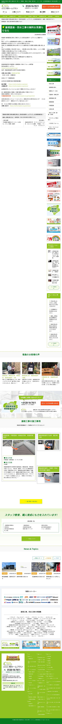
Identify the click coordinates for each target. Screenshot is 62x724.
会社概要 (49, 658)
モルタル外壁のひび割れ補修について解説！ (53, 706)
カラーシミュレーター (42, 667)
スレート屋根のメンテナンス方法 (53, 678)
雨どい (36, 629)
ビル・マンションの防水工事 (32, 689)
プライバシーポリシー (51, 669)
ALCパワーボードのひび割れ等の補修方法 (53, 694)
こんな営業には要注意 (42, 689)
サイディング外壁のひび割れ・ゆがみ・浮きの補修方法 (53, 698)
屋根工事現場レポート (32, 705)
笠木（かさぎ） (22, 626)
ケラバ (39, 631)
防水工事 (5, 16)
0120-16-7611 (32, 6)
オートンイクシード (42, 671)
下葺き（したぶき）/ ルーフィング (45, 625)
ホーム (5, 12)
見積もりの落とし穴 (42, 699)
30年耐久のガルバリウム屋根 (41, 703)
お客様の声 (30, 703)
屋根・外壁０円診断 (42, 661)
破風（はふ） (21, 631)
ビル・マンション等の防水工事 (53, 127)
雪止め (33, 625)
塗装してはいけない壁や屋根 (41, 693)
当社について (31, 538)
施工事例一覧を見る (32, 501)
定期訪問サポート (41, 678)
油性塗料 (29, 618)
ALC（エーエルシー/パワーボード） (16, 618)
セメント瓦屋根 (48, 622)
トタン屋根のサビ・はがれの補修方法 (53, 684)
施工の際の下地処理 (42, 669)
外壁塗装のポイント (42, 682)
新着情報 (48, 558)
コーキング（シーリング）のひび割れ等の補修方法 (53, 682)
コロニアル (40, 636)
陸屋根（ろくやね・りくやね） (34, 622)
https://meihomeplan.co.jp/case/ (18, 84)
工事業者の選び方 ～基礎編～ (41, 687)
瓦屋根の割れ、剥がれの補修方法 (53, 691)
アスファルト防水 (30, 620)
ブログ (57, 558)
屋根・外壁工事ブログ (50, 676)
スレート (34, 636)
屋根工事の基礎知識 (42, 714)
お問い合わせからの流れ (41, 665)
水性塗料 (36, 618)
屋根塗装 (50, 16)
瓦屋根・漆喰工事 (32, 16)
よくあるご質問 (50, 667)
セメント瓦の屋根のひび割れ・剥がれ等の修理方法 (53, 689)
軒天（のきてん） (11, 631)
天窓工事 (51, 109)
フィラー (28, 617)
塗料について (49, 671)
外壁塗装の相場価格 (32, 699)
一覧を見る (54, 287)
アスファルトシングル (24, 636)
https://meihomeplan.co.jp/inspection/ (23, 96)
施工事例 (29, 701)
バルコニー (15, 620)
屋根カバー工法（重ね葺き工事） (32, 662)
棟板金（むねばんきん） (46, 629)
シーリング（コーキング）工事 (47, 618)
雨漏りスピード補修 (42, 659)
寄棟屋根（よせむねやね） (49, 631)
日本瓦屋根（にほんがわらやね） (23, 623)
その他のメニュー (49, 713)
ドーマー (11, 634)
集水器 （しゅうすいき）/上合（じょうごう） (22, 629)
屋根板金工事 (42, 16)
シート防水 (48, 620)
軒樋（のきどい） (25, 634)
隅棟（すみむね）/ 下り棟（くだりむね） (44, 633)
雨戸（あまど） (21, 628)
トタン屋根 (36, 623)
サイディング (49, 617)
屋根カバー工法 (22, 16)
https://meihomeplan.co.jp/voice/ (18, 86)
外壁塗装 (57, 16)
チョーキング (20, 617)
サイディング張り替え (53, 118)
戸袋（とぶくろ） (51, 626)
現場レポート (38, 558)
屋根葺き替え (12, 16)
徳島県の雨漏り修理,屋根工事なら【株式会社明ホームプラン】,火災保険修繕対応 (27, 719)
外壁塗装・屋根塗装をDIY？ (41, 707)
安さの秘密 (30, 693)
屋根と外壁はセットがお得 (41, 712)
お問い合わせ (49, 665)
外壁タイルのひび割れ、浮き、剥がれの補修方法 (53, 703)
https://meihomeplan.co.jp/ (10, 68)
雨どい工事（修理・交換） (52, 113)
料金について (30, 691)
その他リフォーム (54, 123)
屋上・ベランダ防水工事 (32, 669)
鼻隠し (17, 634)
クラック (13, 617)
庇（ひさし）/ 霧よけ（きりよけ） (36, 626)
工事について (40, 654)
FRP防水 (52, 634)
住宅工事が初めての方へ (41, 657)
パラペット (45, 634)
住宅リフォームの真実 (41, 680)
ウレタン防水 (40, 620)
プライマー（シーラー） (38, 617)
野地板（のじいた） (12, 626)
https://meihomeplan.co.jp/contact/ (20, 106)
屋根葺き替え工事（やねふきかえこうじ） (19, 625)
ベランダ (22, 620)
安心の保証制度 (41, 676)
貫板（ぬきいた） (31, 631)
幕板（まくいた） (31, 628)
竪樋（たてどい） (35, 634)
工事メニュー (30, 656)
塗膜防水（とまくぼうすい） (18, 622)
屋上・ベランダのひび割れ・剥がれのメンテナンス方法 (53, 710)
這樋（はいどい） (41, 628)
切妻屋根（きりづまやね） (14, 633)
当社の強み (49, 656)
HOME (29, 654)
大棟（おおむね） (27, 633)
